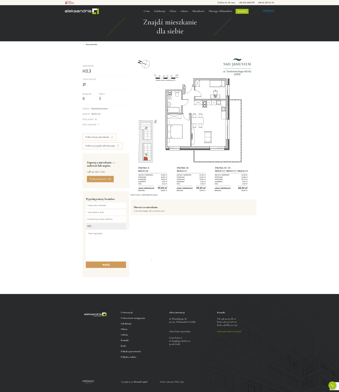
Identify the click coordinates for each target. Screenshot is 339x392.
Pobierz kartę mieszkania (97, 136)
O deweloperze (148, 12)
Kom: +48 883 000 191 (227, 325)
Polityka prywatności (131, 351)
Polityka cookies (128, 356)
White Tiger (179, 382)
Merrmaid (268, 11)
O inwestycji (127, 312)
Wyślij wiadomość (98, 178)
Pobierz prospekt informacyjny (100, 145)
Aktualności (198, 11)
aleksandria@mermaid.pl (229, 331)
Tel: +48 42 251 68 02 (226, 318)
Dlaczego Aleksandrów (220, 11)
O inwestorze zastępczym (153, 6)
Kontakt (242, 11)
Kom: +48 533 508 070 (227, 321)
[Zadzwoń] (332, 385)
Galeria (184, 11)
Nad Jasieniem (82, 11)
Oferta (173, 11)
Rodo (123, 345)
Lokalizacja (126, 323)
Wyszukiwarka (91, 44)
